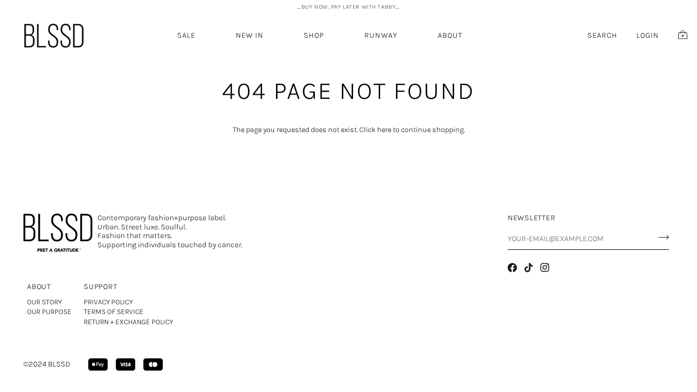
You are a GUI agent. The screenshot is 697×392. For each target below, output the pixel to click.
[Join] (660, 237)
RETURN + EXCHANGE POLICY (128, 322)
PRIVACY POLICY (108, 302)
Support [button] (100, 286)
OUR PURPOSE (49, 311)
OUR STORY (44, 302)
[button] (249, 35)
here (384, 129)
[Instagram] (545, 267)
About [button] (39, 286)
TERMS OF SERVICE (113, 311)
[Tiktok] (529, 267)
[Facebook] (512, 267)
